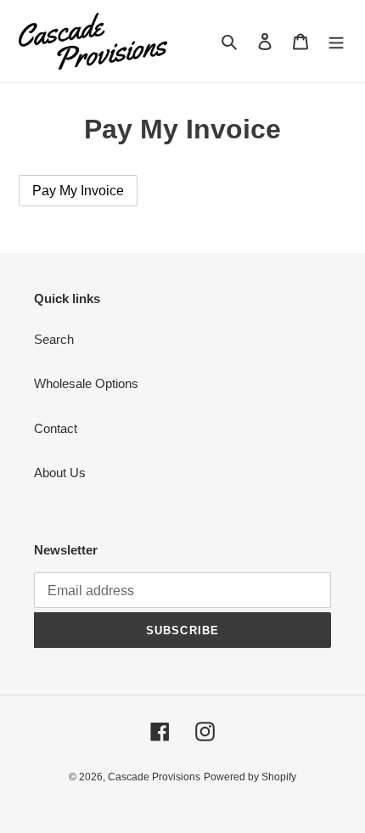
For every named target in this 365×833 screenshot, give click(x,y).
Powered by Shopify (250, 777)
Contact (55, 428)
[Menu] (336, 41)
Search (54, 339)
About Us (60, 472)
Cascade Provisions (154, 777)
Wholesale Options (86, 383)
